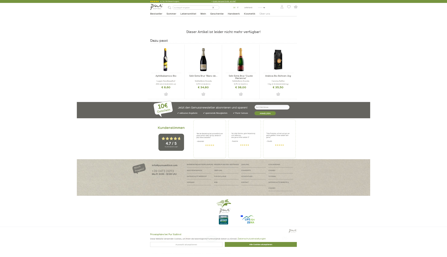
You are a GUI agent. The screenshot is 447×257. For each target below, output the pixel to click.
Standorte (246, 170)
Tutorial (272, 176)
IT (238, 7)
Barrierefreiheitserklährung (200, 164)
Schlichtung (246, 176)
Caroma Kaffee (278, 81)
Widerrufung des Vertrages (226, 164)
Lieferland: (248, 7)
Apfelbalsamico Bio (166, 76)
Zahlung (245, 164)
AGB (215, 182)
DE (234, 7)
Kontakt (245, 182)
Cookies (271, 170)
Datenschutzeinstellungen (252, 238)
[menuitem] (282, 7)
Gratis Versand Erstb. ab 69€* (224, 1)
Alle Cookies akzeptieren (260, 244)
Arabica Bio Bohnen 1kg (278, 76)
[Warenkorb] (297, 7)
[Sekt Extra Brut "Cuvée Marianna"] (240, 59)
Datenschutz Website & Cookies (278, 185)
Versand (190, 182)
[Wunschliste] (289, 7)
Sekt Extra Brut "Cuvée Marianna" (241, 77)
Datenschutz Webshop (197, 176)
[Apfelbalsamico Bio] (166, 59)
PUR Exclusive (220, 176)
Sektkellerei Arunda (203, 81)
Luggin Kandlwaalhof (166, 81)
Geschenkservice (194, 170)
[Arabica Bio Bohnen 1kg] (278, 59)
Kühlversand (274, 164)
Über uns (218, 170)
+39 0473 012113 (163, 171)
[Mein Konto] (282, 7)
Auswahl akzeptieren (186, 244)
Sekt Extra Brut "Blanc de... (203, 76)
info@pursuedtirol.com (164, 165)
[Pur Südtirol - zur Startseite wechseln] (156, 7)
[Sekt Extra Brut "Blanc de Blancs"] (203, 59)
